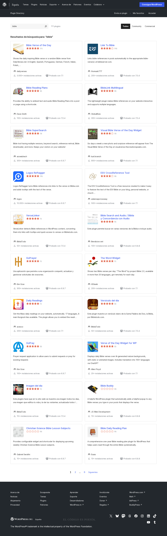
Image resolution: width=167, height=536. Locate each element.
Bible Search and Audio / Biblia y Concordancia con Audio (117, 217)
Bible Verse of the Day (38, 45)
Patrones (44, 505)
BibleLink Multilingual (112, 87)
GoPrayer (31, 258)
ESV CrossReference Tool (115, 172)
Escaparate (45, 492)
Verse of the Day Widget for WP (119, 343)
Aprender (74, 492)
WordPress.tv (77, 505)
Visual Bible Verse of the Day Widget (121, 130)
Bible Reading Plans (37, 87)
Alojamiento (15, 500)
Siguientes (93, 472)
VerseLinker (33, 215)
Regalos (104, 505)
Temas (43, 496)
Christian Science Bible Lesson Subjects (48, 428)
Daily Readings (34, 300)
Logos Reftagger (35, 172)
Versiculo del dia (110, 300)
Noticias (13, 496)
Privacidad (15, 505)
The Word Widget (110, 258)
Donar (103, 500)
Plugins (43, 500)
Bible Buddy (107, 385)
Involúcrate (104, 492)
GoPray (30, 343)
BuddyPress (135, 505)
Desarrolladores (77, 500)
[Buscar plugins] (45, 26)
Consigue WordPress (152, 4)
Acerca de (14, 492)
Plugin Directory (17, 13)
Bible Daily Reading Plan (114, 428)
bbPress (134, 500)
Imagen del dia (34, 385)
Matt (132, 496)
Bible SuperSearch (36, 130)
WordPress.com (137, 492)
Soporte (73, 496)
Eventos (103, 496)
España (38, 519)
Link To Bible (108, 45)
